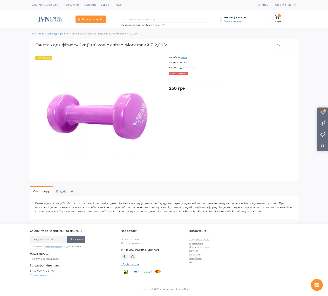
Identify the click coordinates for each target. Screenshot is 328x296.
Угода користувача (53, 247)
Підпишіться (76, 239)
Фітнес (40, 33)
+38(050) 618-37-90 (235, 17)
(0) (180, 67)
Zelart (184, 57)
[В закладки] (279, 45)
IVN (32, 33)
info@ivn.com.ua (130, 264)
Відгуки (106, 5)
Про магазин (71, 5)
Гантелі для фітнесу (57, 33)
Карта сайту (195, 254)
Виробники (195, 258)
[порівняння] (289, 45)
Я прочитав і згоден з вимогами (57, 247)
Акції (119, 5)
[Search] (124, 19)
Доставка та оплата (45, 5)
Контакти (90, 5)
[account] (322, 145)
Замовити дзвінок (233, 21)
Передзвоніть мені (40, 275)
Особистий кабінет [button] (285, 5)
